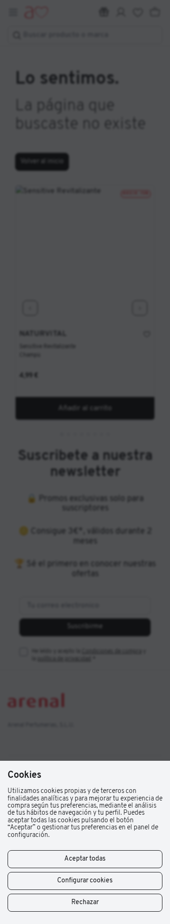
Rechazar (85, 902)
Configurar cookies (85, 880)
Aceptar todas (85, 858)
